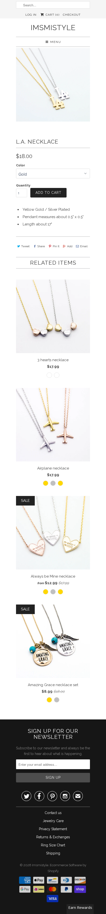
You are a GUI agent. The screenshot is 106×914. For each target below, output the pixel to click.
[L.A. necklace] (53, 85)
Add (69, 246)
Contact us (53, 813)
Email (84, 246)
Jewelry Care (53, 821)
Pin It (56, 246)
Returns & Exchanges (53, 837)
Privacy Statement (53, 829)
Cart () (52, 14)
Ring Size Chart (53, 845)
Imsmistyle (53, 27)
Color (20, 165)
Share (41, 246)
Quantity (23, 185)
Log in (30, 14)
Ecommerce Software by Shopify (67, 868)
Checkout (72, 14)
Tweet (25, 246)
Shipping (53, 853)
